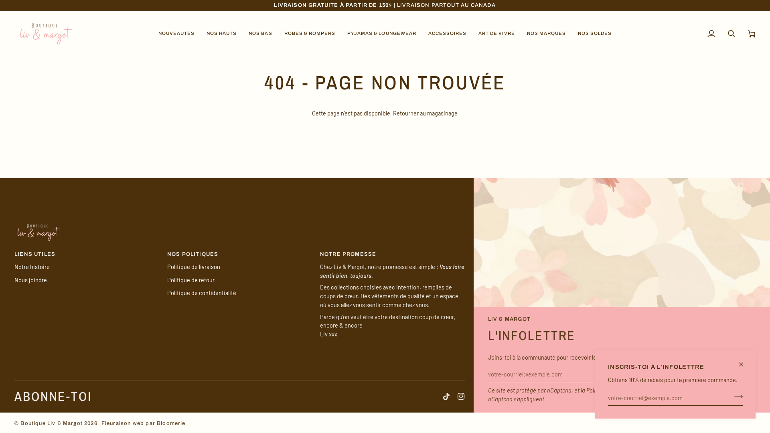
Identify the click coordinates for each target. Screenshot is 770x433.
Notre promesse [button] (348, 254)
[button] (176, 34)
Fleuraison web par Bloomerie (143, 423)
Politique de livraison (193, 266)
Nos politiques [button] (192, 254)
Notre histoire (32, 266)
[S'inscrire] (736, 396)
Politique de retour (191, 279)
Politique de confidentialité (201, 292)
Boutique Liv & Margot (51, 423)
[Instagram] (461, 396)
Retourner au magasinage (425, 113)
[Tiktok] (446, 396)
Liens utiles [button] (34, 254)
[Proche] (745, 364)
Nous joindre (30, 279)
